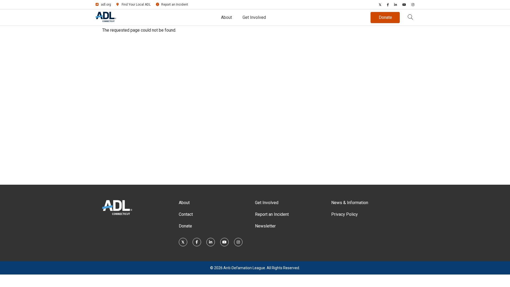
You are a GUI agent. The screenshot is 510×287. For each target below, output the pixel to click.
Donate (185, 226)
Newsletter (265, 226)
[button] (410, 17)
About (226, 17)
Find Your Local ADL (136, 4)
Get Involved (254, 17)
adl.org (106, 4)
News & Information (349, 202)
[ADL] (106, 20)
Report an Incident (174, 4)
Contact (186, 214)
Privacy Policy (344, 214)
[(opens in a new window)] (380, 4)
